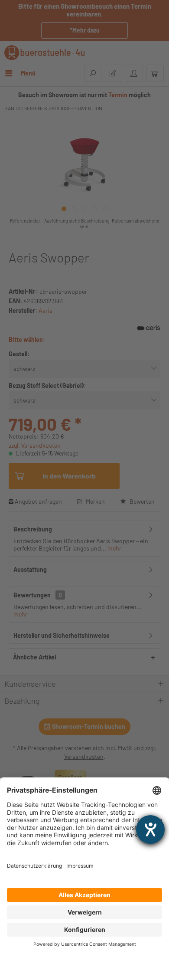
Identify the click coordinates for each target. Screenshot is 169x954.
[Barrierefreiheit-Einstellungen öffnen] (150, 829)
